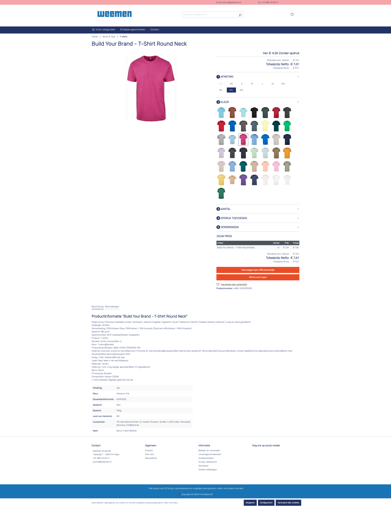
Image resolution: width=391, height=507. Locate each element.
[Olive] (276, 153)
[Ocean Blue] (265, 153)
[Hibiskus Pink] (243, 139)
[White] (276, 180)
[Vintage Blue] (254, 180)
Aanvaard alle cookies (288, 502)
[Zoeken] (240, 14)
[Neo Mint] (254, 153)
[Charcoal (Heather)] (287, 112)
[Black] (254, 112)
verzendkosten (182, 488)
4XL (231, 90)
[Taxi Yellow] (221, 180)
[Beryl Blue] (243, 112)
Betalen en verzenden (209, 450)
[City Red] (221, 126)
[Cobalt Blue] (232, 126)
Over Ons (149, 454)
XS (231, 83)
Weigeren (250, 502)
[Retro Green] (243, 166)
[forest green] (221, 193)
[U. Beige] (232, 180)
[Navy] (243, 153)
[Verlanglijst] (292, 15)
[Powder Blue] (232, 166)
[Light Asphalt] (276, 139)
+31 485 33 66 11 (101, 458)
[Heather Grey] (221, 139)
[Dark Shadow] (243, 126)
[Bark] (232, 112)
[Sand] (254, 166)
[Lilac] (221, 153)
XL (273, 83)
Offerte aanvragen (258, 277)
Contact (149, 450)
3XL (221, 90)
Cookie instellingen (208, 469)
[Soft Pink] (276, 166)
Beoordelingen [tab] (112, 306)
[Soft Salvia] (287, 166)
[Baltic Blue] (221, 112)
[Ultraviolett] (243, 180)
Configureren (266, 502)
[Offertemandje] (297, 13)
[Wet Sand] (265, 180)
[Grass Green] (287, 126)
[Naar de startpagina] (114, 14)
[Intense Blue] (265, 139)
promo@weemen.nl (232, 2)
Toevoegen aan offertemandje (257, 269)
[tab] (98, 306)
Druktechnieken (206, 458)
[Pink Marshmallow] (221, 166)
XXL (283, 83)
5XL (242, 90)
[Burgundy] (276, 112)
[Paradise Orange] (287, 153)
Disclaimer (204, 465)
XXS (221, 83)
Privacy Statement (208, 462)
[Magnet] (232, 153)
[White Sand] (287, 180)
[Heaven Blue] (232, 139)
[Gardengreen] (276, 126)
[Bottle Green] (265, 112)
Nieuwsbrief (151, 458)
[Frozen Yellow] (265, 126)
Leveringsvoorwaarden (210, 454)
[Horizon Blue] (254, 139)
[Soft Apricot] (265, 166)
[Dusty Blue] (254, 126)
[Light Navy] (287, 139)
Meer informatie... (171, 503)
